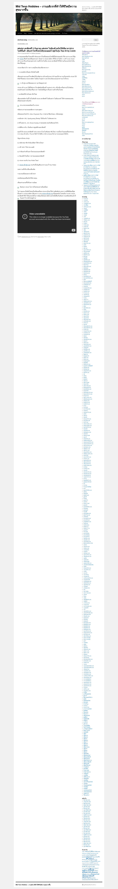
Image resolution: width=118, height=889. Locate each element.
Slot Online (86, 591)
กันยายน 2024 (87, 838)
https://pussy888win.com (87, 115)
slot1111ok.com (87, 593)
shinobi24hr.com (87, 583)
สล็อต (85, 733)
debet (85, 306)
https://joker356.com (86, 86)
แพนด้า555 (86, 793)
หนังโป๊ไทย (84, 78)
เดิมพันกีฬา (86, 778)
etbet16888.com (87, 319)
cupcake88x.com (87, 302)
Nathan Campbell (36, 53)
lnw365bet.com (87, 409)
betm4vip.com (87, 273)
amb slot (85, 248)
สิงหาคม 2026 (87, 800)
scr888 (85, 571)
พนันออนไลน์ (87, 715)
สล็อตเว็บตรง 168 (88, 760)
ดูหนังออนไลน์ (85, 128)
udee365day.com (87, 636)
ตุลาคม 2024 (87, 836)
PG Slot (85, 485)
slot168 (85, 594)
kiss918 (83, 83)
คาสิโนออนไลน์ (87, 694)
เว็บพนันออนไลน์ (87, 785)
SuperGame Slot (87, 614)
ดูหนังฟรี (84, 130)
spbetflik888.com (87, 599)
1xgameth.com (87, 218)
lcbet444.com (86, 400)
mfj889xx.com (87, 448)
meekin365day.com (88, 440)
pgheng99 (86, 493)
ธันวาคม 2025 (87, 813)
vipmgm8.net (86, 669)
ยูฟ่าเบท (85, 723)
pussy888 (84, 71)
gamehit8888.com (87, 346)
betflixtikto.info (87, 269)
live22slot (86, 407)
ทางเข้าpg (86, 704)
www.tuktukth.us (87, 679)
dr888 (85, 309)
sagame (83, 109)
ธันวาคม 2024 (87, 833)
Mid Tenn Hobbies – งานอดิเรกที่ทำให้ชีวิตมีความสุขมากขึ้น (46, 8)
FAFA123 (86, 322)
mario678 (86, 433)
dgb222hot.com (87, 307)
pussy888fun (86, 533)
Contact (30, 33)
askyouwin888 (87, 251)
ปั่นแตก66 (86, 712)
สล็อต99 (85, 748)
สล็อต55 (85, 738)
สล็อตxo (85, 752)
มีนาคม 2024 (87, 844)
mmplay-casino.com (88, 453)
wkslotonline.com (26, 236)
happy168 (86, 354)
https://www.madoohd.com (88, 107)
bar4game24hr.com (88, 261)
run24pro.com (87, 553)
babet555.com (87, 254)
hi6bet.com (86, 357)
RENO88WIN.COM (88, 543)
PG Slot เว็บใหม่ (87, 486)
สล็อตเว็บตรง (85, 63)
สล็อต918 (86, 745)
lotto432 (85, 415)
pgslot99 (85, 505)
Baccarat (85, 256)
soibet (85, 597)
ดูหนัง (83, 127)
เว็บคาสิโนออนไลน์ (88, 781)
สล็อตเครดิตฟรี (87, 757)
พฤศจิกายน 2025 (87, 815)
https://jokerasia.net (86, 92)
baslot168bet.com (87, 263)
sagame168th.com (87, 563)
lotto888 (85, 417)
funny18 (84, 81)
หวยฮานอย (86, 770)
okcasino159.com (87, 472)
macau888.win (87, 430)
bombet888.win (87, 284)
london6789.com (87, 412)
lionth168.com (87, 402)
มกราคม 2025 (87, 831)
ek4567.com (86, 314)
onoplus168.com (87, 477)
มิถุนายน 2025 (87, 823)
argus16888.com (87, 249)
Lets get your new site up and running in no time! (47, 33)
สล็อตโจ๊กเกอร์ (87, 765)
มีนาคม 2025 (87, 828)
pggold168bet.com (88, 490)
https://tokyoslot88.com (87, 89)
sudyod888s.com (87, 611)
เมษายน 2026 (87, 806)
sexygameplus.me (87, 581)
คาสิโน (85, 692)
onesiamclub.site (87, 475)
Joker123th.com (87, 385)
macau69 (85, 428)
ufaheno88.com (87, 649)
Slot (84, 589)
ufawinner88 (86, 657)
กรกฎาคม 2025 (87, 821)
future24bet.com (87, 344)
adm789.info (86, 238)
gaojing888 (86, 347)
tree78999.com (87, 634)
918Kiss (85, 223)
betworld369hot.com (88, 278)
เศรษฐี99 (86, 788)
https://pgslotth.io (86, 84)
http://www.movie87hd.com (88, 112)
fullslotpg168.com (87, 339)
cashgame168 (86, 296)
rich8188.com (87, 546)
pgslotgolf (86, 510)
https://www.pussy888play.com (89, 114)
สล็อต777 (86, 742)
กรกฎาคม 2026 (87, 801)
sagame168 (86, 559)
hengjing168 (86, 356)
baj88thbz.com (87, 259)
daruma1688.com (87, 304)
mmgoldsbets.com (87, 452)
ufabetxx (85, 646)
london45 (86, 410)
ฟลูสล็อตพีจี (86, 718)
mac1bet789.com (87, 427)
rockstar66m (86, 549)
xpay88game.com (87, 682)
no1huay (85, 467)
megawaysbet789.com (88, 442)
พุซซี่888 (85, 717)
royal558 (85, 551)
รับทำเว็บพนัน (87, 727)
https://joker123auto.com (87, 110)
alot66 (85, 244)
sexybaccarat (85, 117)
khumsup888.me (87, 387)
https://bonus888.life (86, 66)
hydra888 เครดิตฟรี (88, 365)
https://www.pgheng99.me (88, 122)
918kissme (86, 226)
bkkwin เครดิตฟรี (88, 281)
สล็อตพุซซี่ (86, 753)
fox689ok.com (87, 332)
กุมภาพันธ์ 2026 (87, 810)
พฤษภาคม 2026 (87, 805)
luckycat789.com (87, 419)
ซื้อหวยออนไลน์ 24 (88, 697)
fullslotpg (86, 337)
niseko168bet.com (87, 465)
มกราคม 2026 (87, 811)
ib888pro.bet (86, 367)
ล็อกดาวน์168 (87, 730)
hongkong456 (87, 360)
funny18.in (86, 342)
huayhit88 (86, 362)
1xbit (85, 216)
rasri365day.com (87, 541)
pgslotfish (86, 508)
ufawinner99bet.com (88, 659)
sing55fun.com (87, 584)
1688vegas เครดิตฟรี (86, 853)
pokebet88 (86, 516)
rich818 (85, 544)
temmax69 (86, 621)
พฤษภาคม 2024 (87, 843)
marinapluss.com (87, 432)
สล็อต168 (86, 735)
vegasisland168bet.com (89, 665)
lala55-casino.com (87, 397)
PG (84, 483)
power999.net (87, 520)
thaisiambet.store (87, 622)
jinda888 (85, 379)
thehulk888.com (87, 624)
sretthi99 (85, 601)
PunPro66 (86, 523)
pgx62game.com (87, 513)
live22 (83, 125)
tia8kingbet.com (87, 629)
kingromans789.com (88, 392)
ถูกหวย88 (86, 702)
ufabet (85, 644)
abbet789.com (87, 233)
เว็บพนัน (85, 783)
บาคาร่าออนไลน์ (87, 709)
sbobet (85, 566)
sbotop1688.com (87, 568)
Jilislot (85, 375)
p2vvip (85, 478)
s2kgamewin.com (87, 556)
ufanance (85, 654)
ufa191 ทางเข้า (87, 637)
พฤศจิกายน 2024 (87, 835)
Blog (25, 33)
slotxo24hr (84, 74)
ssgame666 (86, 607)
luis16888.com (87, 420)
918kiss (83, 105)
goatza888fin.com (87, 352)
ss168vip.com (87, 602)
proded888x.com (87, 521)
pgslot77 (85, 501)
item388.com (86, 372)
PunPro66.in (86, 525)
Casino (85, 298)
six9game (86, 586)
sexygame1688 (87, 579)
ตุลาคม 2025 (87, 816)
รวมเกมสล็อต (87, 725)
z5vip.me (85, 687)
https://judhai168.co (86, 64)
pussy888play (87, 535)
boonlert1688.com (87, 288)
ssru (84, 609)
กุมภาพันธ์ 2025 (87, 830)
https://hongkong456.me (87, 133)
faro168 (83, 132)
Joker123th (86, 384)
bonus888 (86, 286)
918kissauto (86, 225)
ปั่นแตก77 (86, 714)
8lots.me (85, 221)
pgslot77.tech (86, 503)
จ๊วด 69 (85, 695)
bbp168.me (86, 264)
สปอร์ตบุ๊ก (86, 732)
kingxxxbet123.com (88, 394)
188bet (85, 211)
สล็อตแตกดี (86, 763)
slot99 (83, 59)
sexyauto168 (86, 576)
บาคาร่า (85, 705)
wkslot (22, 59)
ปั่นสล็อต (86, 710)
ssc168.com (86, 604)
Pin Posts (64, 33)
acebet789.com (87, 235)
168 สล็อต (86, 205)
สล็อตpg (85, 750)
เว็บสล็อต (86, 786)
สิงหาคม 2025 (87, 820)
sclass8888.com (87, 569)
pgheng (85, 491)
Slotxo (85, 596)
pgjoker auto (86, 495)
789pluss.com (87, 220)
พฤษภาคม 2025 (87, 825)
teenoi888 (86, 619)
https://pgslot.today (86, 69)
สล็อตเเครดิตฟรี (87, 762)
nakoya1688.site (87, 462)
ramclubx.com (87, 538)
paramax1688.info (87, 481)
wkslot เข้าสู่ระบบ (24, 165)
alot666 (85, 246)
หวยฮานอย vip (87, 772)
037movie (86, 198)
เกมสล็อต (86, 775)
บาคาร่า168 (86, 707)
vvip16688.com (87, 670)
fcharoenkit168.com (88, 326)
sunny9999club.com (88, 612)
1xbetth (83, 79)
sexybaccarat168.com (88, 578)
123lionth (86, 200)
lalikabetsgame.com (88, 399)
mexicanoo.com (87, 447)
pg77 (85, 488)
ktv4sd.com (86, 395)
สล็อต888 (84, 68)
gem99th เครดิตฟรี (86, 855)
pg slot (83, 119)
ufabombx (86, 647)
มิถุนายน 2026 (87, 803)
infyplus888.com (87, 370)
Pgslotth (85, 511)
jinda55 (85, 377)
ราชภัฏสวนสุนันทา (88, 728)
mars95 (85, 437)
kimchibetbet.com (87, 389)
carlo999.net (86, 294)
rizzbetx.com (86, 548)
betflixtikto (86, 268)
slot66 (83, 61)
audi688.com (86, 253)
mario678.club (87, 435)
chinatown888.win (88, 301)
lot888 (85, 414)
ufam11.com (86, 651)
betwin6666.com (87, 276)
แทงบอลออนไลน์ (88, 790)
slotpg (83, 76)
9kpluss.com (86, 228)
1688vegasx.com (87, 206)
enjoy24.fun (86, 316)
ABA (85, 230)
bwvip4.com (86, 293)
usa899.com (86, 662)
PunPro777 (86, 526)
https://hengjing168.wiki (87, 56)
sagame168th (86, 561)
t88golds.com (86, 616)
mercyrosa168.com (88, 445)
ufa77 (85, 641)
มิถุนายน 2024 (87, 841)
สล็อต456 (86, 737)
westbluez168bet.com (88, 675)
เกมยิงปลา (86, 773)
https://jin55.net (85, 58)
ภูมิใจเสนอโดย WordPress (90, 884)
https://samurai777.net (87, 87)
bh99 (85, 279)
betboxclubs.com (87, 266)
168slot (85, 208)
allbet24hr (86, 241)
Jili (84, 374)
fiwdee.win (86, 329)
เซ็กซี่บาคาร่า (87, 776)
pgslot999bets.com (88, 506)
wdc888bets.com (87, 672)
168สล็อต (86, 210)
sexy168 (85, 573)
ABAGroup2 (86, 231)
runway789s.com (87, 554)
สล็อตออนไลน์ (87, 755)
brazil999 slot (86, 289)
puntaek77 (86, 530)
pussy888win (86, 536)
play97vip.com (87, 515)
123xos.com (86, 201)
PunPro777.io (87, 528)
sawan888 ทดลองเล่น (88, 564)
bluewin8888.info (87, 283)
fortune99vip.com (87, 331)
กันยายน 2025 (87, 818)
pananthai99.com (87, 480)
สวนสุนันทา (86, 767)
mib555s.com (86, 450)
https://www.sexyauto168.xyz (88, 73)
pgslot (83, 94)
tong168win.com (87, 631)
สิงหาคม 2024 (87, 839)
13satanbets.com (87, 203)
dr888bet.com (87, 311)
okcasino (85, 470)
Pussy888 (86, 531)
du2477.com (86, 312)
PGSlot (85, 498)
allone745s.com (87, 243)
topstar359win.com (88, 632)
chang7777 (86, 299)
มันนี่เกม (85, 720)
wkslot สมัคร (41, 236)
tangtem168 (86, 617)
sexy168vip (86, 574)
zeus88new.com (87, 690)
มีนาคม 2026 (87, 808)
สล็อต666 (86, 740)
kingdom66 (86, 390)
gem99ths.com (87, 349)
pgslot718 (86, 500)
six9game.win (87, 588)
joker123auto (86, 382)
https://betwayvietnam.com (88, 91)
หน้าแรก (20, 33)
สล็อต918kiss (87, 747)
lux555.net (86, 422)
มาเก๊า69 (86, 722)
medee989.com (87, 438)
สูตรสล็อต (86, 768)
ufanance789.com (87, 656)
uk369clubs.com (87, 660)
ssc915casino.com (87, 606)
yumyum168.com (87, 684)
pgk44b (85, 496)
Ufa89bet (86, 642)
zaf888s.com (86, 689)
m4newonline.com (88, 423)
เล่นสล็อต (86, 780)
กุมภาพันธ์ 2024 (87, 846)
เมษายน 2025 (87, 826)
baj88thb (85, 258)
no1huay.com (86, 468)
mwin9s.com (86, 458)
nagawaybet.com (87, 460)
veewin (85, 664)
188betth (85, 213)
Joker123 (86, 380)
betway (85, 274)
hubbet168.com (87, 364)
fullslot (83, 123)
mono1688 (86, 455)
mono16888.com (87, 457)
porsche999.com (87, 518)
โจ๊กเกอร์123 (85, 54)
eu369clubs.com (87, 321)
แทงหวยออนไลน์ (88, 791)
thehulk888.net (87, 626)
